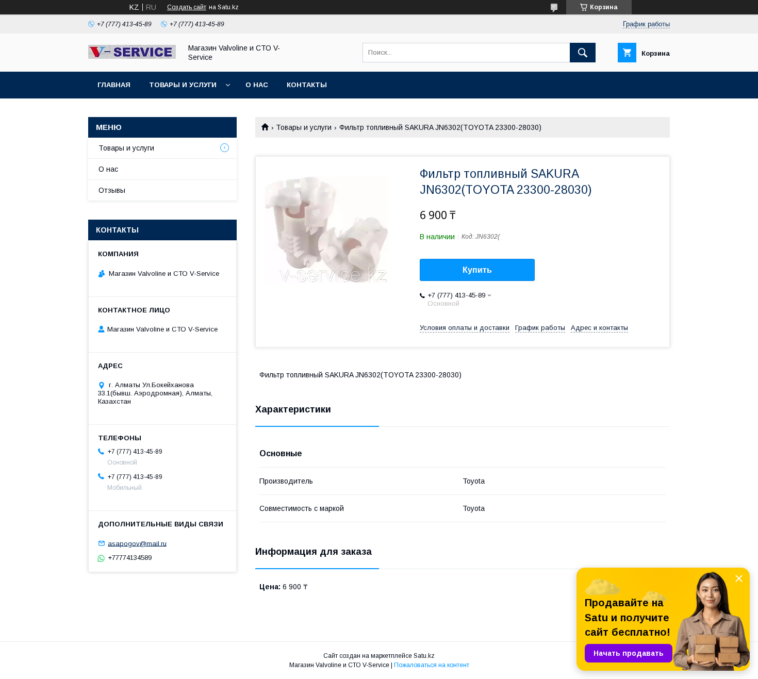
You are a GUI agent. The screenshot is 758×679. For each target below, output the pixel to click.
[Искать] (583, 52)
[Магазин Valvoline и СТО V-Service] (132, 56)
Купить (477, 270)
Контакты (307, 85)
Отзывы (111, 190)
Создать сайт (186, 7)
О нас (256, 85)
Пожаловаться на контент (431, 665)
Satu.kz (424, 655)
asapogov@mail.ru (137, 543)
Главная (113, 85)
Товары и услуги (183, 85)
